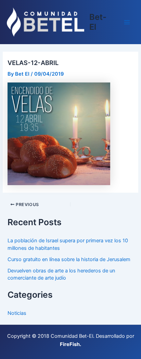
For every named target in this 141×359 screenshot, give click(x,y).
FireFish (70, 344)
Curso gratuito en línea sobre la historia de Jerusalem (69, 259)
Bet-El (97, 21)
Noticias (17, 313)
